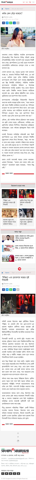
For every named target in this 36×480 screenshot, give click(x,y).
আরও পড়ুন (18, 232)
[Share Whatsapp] (10, 23)
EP (23, 2)
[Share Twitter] (7, 23)
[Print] (17, 23)
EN (27, 2)
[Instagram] (14, 473)
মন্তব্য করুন (9, 173)
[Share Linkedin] (14, 23)
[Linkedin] (10, 473)
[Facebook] (2, 473)
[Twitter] (6, 473)
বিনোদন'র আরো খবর (18, 186)
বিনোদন (7, 9)
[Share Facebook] (3, 23)
